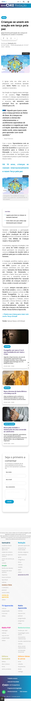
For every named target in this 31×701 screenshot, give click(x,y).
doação (4, 565)
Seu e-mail (9, 479)
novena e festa (7, 585)
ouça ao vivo (21, 613)
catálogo (20, 671)
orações (20, 567)
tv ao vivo (4, 613)
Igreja (4, 17)
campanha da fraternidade (22, 548)
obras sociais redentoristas (22, 647)
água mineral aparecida (5, 548)
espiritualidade (22, 554)
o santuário (5, 587)
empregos (5, 630)
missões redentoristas (24, 641)
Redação (21, 543)
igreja (19, 557)
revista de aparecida (5, 596)
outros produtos (6, 669)
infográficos (21, 559)
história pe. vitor (22, 630)
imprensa (4, 575)
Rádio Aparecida (22, 606)
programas (21, 621)
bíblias (4, 661)
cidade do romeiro (7, 552)
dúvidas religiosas (23, 552)
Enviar (9, 501)
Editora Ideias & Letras (24, 657)
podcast (20, 616)
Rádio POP (6, 627)
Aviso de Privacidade (13, 681)
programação (5, 611)
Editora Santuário (6, 657)
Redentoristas (24, 627)
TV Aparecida (7, 605)
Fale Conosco (23, 691)
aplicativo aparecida (24, 545)
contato (4, 563)
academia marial (6, 545)
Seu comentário (10, 487)
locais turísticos (6, 577)
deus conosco (6, 664)
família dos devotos (7, 568)
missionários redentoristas (22, 638)
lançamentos (21, 666)
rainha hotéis (5, 592)
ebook (19, 669)
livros (3, 666)
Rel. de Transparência (14, 685)
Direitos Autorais (12, 691)
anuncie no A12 (23, 575)
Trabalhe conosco (12, 678)
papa (19, 569)
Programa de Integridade (15, 688)
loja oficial (5, 580)
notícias (4, 582)
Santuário (6, 543)
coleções (20, 664)
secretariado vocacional (21, 651)
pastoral (4, 590)
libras (19, 562)
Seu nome (9, 472)
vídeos (4, 599)
